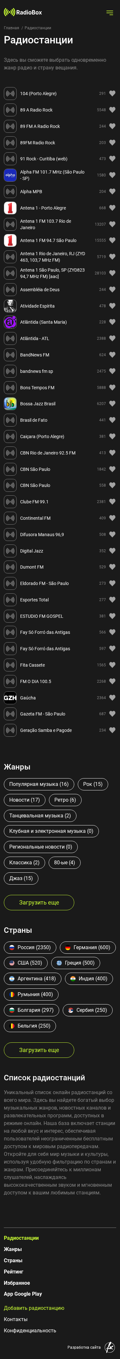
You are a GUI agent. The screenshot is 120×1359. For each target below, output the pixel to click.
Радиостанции (21, 1238)
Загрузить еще (39, 902)
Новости (24, 800)
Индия (93, 979)
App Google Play (23, 1294)
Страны (13, 1260)
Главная (11, 28)
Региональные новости (40, 847)
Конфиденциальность (30, 1331)
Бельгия (34, 1026)
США (30, 963)
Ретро (65, 800)
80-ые (64, 863)
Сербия (91, 1010)
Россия (34, 947)
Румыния (35, 994)
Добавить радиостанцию (34, 1308)
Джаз (21, 878)
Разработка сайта (84, 1347)
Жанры (13, 1249)
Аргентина (37, 979)
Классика (24, 863)
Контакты (16, 1319)
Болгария (36, 1010)
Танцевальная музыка (40, 816)
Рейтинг (13, 1272)
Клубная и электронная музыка (51, 831)
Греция (80, 963)
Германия (92, 947)
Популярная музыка (39, 784)
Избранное (17, 1283)
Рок (93, 784)
